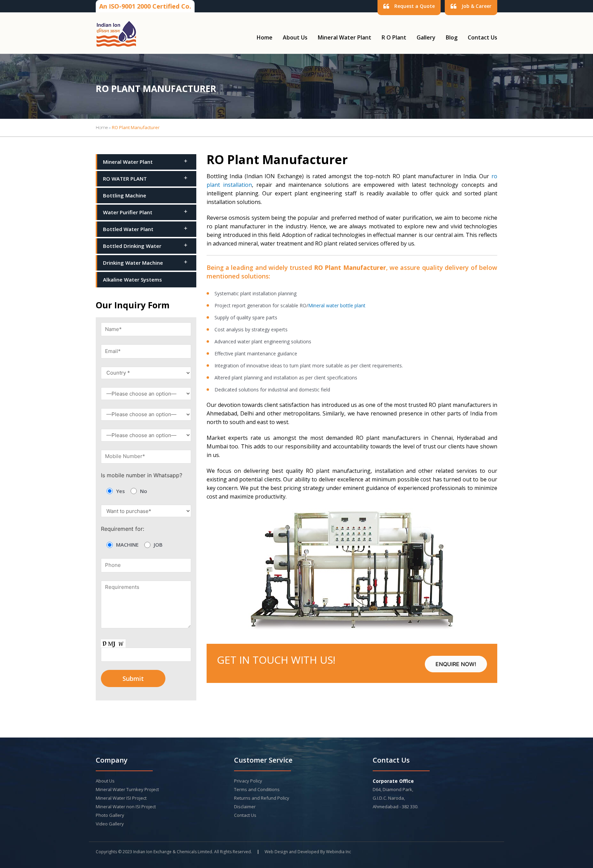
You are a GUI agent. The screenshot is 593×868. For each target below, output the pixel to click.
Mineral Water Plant (344, 37)
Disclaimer (245, 806)
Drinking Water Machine (133, 262)
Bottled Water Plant (128, 229)
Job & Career (476, 6)
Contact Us (482, 37)
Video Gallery (110, 824)
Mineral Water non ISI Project (126, 806)
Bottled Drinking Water (132, 245)
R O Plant (394, 37)
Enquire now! (455, 664)
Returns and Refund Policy (261, 798)
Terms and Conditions (257, 789)
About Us (295, 37)
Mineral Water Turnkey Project (127, 789)
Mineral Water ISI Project (121, 798)
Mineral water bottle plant (336, 305)
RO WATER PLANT (125, 178)
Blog (451, 37)
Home (264, 37)
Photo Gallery (110, 815)
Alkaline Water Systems (132, 279)
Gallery (426, 37)
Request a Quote (414, 6)
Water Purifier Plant (127, 212)
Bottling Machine (124, 195)
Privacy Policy (248, 781)
